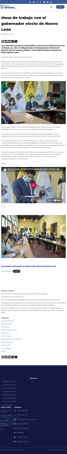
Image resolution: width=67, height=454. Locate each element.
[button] (51, 7)
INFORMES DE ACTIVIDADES (11, 339)
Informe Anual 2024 (9, 385)
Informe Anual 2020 (9, 398)
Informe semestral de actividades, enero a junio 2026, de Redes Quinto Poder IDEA (30, 300)
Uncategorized (6, 348)
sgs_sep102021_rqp (6, 271)
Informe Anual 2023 (9, 388)
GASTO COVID (6, 336)
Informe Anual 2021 (9, 395)
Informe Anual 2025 (9, 381)
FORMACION (5, 333)
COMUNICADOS (6, 324)
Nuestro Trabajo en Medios (6, 416)
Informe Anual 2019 (9, 401)
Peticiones (4, 420)
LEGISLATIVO (5, 345)
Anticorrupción (7, 405)
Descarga (16, 271)
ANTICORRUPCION (8, 321)
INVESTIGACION (7, 342)
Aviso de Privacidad (4, 424)
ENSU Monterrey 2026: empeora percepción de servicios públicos (24, 294)
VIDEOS (4, 351)
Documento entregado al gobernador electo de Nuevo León (28, 266)
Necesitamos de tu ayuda (6, 411)
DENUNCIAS (5, 327)
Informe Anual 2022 (9, 391)
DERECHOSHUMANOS (9, 330)
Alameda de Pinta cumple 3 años (13, 297)
